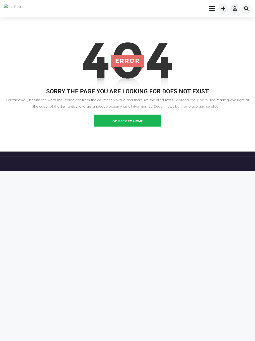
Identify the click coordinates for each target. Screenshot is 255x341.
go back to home (127, 121)
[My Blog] (15, 6)
